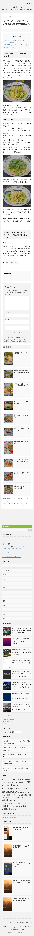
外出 (4, 601)
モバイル (5, 592)
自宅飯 (17, 806)
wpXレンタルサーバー (9, 817)
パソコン (5, 579)
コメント (7, 294)
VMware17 (10, 798)
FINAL (10, 743)
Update (24, 794)
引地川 (5, 805)
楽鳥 (13, 806)
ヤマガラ (15, 803)
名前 (7, 313)
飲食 (7, 262)
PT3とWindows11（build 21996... (21, 660)
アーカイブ (5, 732)
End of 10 (12, 782)
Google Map (7, 242)
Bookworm (18, 779)
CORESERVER (6, 722)
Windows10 (19, 797)
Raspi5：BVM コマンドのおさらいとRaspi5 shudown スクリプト (21, 864)
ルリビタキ (22, 803)
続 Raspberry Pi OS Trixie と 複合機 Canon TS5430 (21, 846)
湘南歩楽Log (17, 7)
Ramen (15, 785)
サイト (7, 325)
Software (21, 792)
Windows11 (8, 800)
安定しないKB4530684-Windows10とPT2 (14, 754)
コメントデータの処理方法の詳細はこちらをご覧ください (16, 340)
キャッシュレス (26, 801)
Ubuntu (17, 795)
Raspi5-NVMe (22, 788)
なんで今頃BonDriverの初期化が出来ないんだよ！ (17, 748)
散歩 (10, 806)
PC (25, 782)
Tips (8, 795)
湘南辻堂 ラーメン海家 (21, 353)
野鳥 (11, 809)
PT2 (28, 782)
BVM (3, 782)
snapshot (11, 791)
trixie (12, 795)
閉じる (18, 36)
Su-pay (3, 795)
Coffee (7, 782)
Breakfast (27, 780)
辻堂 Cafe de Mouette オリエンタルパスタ (21, 460)
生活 (4, 610)
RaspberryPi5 (8, 788)
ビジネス (5, 583)
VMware (4, 798)
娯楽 (4, 605)
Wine (17, 801)
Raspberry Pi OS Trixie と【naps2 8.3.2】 (21, 828)
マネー (4, 588)
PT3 (4, 785)
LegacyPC (21, 782)
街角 (4, 614)
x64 (20, 801)
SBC (3, 792)
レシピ (4, 596)
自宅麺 (16, 262)
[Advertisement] (16, 517)
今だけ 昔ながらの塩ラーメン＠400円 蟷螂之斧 (21, 371)
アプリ (4, 574)
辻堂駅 (5, 808)
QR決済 (8, 785)
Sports (27, 792)
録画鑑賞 (16, 809)
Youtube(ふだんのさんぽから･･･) (11, 557)
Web (4, 566)
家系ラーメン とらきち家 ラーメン (21, 402)
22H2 (10, 779)
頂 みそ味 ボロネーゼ (21, 473)
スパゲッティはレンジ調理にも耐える (15, 40)
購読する (6, 526)
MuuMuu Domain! (8, 720)
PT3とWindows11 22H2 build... (21, 704)
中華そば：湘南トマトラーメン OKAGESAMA (21, 385)
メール (7, 319)
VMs (30, 795)
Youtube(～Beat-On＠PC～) (10, 553)
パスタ (11, 262)
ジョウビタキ (6, 803)
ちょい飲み (6, 570)
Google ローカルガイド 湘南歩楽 (11, 548)
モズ (12, 803)
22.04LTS (4, 780)
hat (16, 782)
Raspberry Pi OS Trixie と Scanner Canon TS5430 (21, 899)
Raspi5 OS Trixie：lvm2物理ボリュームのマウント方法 (21, 881)
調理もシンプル (14, 42)
